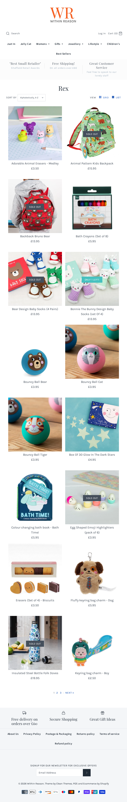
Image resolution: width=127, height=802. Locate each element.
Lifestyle (95, 44)
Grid (106, 97)
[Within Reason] (63, 5)
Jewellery (75, 44)
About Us (13, 734)
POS (75, 783)
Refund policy (63, 744)
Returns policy (86, 734)
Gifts (59, 44)
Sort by (11, 97)
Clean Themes (64, 783)
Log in (102, 33)
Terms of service (110, 734)
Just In (11, 44)
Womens (43, 44)
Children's (113, 44)
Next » (69, 692)
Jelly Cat (25, 44)
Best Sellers (63, 54)
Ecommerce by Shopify (96, 783)
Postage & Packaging (59, 734)
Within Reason (35, 783)
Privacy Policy (32, 734)
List (118, 97)
